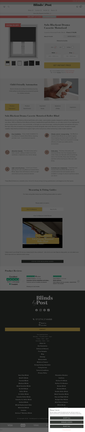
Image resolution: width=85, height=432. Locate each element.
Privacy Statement (67, 429)
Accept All (66, 418)
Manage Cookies (66, 422)
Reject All (66, 426)
